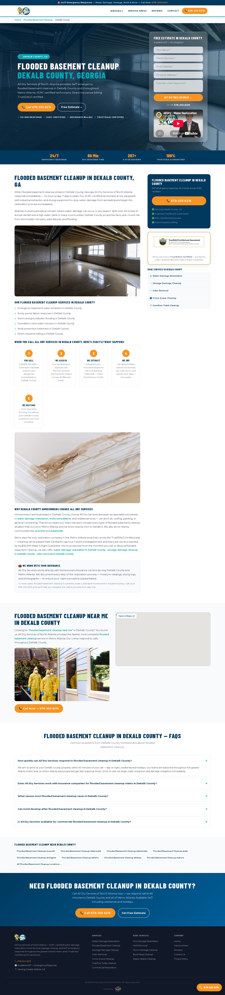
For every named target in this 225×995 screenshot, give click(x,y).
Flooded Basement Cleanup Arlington (36, 858)
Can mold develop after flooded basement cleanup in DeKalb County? (112, 809)
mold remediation (60, 518)
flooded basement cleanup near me (50, 630)
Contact (173, 11)
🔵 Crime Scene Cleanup (163, 298)
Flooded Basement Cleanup (38, 20)
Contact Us (179, 954)
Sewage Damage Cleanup (105, 950)
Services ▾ (116, 11)
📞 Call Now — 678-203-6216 (39, 708)
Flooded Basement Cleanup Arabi (170, 851)
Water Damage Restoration (106, 941)
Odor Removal (99, 954)
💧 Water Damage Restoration (166, 276)
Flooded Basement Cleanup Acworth (36, 851)
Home (18, 20)
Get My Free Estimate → (178, 97)
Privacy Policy (181, 959)
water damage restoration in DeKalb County (80, 549)
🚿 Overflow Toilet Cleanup (164, 305)
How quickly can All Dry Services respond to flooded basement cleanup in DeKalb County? (112, 761)
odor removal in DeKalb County (55, 553)
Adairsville (57, 530)
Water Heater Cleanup (144, 959)
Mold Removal (140, 945)
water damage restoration (32, 518)
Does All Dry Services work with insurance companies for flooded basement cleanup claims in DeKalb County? (112, 783)
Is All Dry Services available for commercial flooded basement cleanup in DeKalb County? (112, 822)
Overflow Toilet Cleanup (104, 963)
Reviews (157, 11)
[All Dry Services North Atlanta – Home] (24, 11)
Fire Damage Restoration (145, 941)
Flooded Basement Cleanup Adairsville (81, 851)
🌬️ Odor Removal (159, 290)
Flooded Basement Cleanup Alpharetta (127, 851)
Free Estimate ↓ (71, 107)
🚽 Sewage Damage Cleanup (165, 283)
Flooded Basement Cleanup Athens (80, 858)
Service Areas (137, 11)
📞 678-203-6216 (195, 11)
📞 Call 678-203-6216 (36, 107)
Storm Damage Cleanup (145, 950)
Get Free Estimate (134, 913)
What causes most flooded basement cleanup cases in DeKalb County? (112, 796)
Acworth (40, 530)
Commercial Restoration (104, 967)
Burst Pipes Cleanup (143, 954)
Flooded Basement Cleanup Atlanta (122, 858)
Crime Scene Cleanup (103, 959)
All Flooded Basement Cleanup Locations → (39, 864)
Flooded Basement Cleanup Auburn (165, 858)
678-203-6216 (159, 2)
